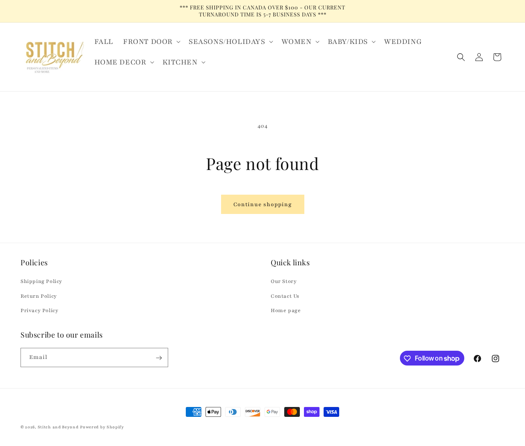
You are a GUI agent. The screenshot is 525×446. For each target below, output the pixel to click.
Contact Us (285, 296)
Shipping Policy (41, 281)
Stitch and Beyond (58, 427)
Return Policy (39, 296)
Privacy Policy (39, 310)
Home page (286, 310)
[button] (151, 41)
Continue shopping (262, 204)
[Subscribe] (159, 358)
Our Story (284, 281)
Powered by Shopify (102, 427)
